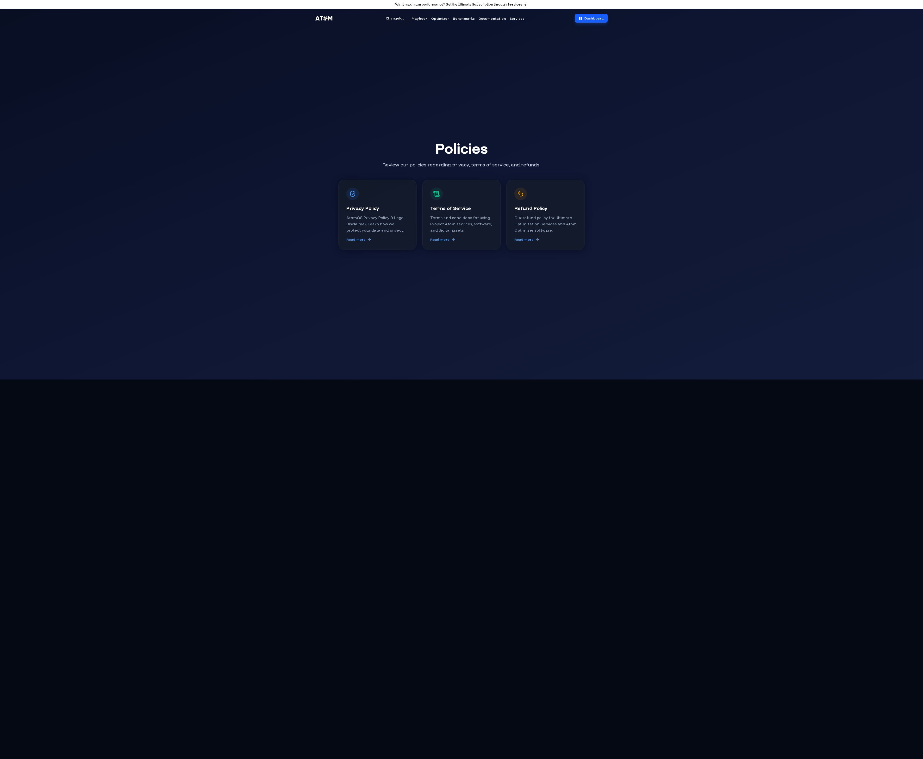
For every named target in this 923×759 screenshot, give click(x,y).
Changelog (395, 18)
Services (514, 4)
